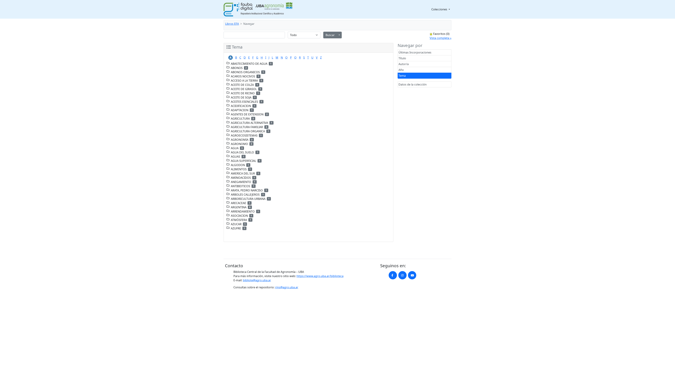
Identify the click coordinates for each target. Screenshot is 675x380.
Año (401, 70)
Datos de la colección (412, 84)
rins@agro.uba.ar (286, 287)
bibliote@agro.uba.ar (257, 280)
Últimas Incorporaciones (414, 52)
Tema (402, 76)
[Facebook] (393, 275)
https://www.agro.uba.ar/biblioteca (320, 276)
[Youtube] (412, 275)
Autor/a (403, 64)
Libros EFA (232, 24)
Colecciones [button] (439, 9)
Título (402, 58)
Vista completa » (440, 38)
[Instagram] (402, 275)
